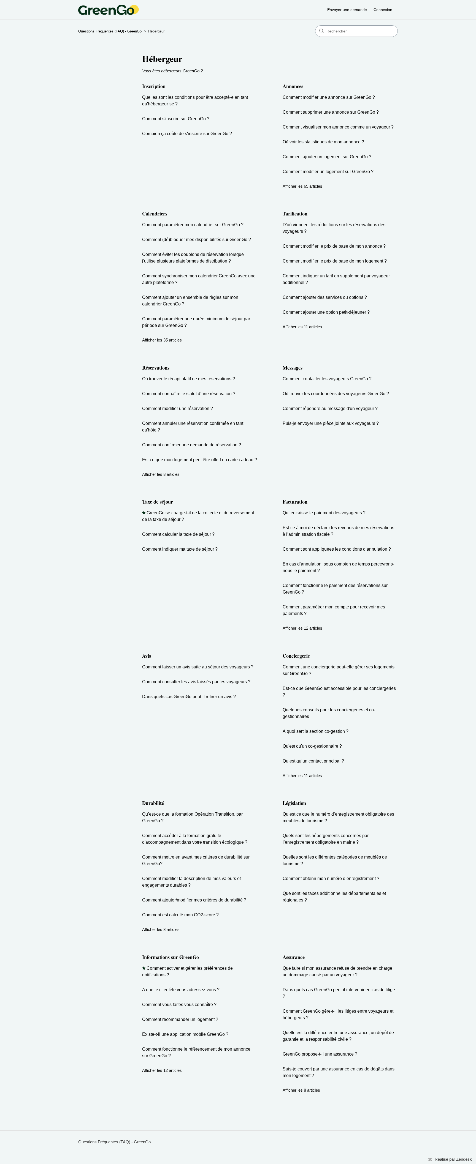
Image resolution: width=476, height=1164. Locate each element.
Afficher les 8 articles (161, 474)
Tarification (295, 213)
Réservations (155, 367)
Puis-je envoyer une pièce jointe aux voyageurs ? (331, 423)
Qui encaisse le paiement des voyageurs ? (324, 512)
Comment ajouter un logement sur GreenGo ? (327, 156)
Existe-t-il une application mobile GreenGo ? (185, 1034)
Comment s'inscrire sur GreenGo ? (175, 118)
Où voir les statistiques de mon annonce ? (323, 142)
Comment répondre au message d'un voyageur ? (330, 408)
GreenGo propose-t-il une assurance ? (320, 1054)
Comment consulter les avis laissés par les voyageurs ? (196, 681)
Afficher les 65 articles (302, 186)
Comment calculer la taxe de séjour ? (178, 534)
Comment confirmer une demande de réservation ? (191, 444)
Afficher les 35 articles (162, 340)
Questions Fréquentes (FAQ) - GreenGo (110, 31)
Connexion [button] (383, 9)
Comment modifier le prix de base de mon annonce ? (334, 246)
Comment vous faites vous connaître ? (179, 1004)
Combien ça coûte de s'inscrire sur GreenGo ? (187, 133)
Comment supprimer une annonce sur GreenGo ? (331, 112)
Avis (146, 655)
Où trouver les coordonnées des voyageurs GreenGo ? (336, 393)
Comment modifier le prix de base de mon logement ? (335, 261)
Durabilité (153, 803)
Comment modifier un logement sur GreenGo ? (328, 171)
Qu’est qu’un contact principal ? (313, 761)
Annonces (293, 86)
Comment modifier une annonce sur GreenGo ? (329, 97)
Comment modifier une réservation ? (177, 408)
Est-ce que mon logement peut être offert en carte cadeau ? (199, 459)
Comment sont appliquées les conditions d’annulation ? (337, 549)
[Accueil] (108, 10)
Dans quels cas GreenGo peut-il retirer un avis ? (189, 696)
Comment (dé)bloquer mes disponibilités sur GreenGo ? (196, 239)
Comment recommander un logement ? (180, 1019)
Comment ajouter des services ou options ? (325, 297)
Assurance (294, 957)
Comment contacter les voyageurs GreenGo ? (327, 378)
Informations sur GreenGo (170, 957)
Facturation (295, 501)
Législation (294, 803)
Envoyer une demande (347, 9)
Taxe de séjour (157, 501)
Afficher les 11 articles (302, 326)
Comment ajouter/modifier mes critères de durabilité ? (194, 900)
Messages (292, 367)
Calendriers (154, 213)
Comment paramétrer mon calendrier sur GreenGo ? (193, 224)
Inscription (154, 86)
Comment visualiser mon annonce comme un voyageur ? (338, 127)
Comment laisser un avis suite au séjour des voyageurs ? (197, 667)
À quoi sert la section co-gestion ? (315, 731)
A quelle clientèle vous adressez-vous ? (181, 989)
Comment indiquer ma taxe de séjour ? (180, 549)
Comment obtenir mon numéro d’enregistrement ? (331, 878)
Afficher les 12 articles (302, 628)
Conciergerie (296, 655)
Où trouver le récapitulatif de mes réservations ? (188, 378)
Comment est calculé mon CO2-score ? (180, 914)
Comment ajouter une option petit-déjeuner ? (326, 312)
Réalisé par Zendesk (453, 1159)
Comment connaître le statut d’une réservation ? (188, 393)
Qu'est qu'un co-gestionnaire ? (312, 746)
